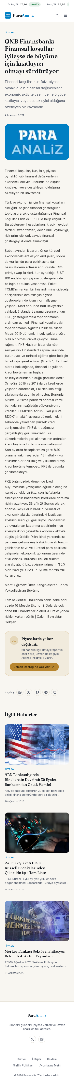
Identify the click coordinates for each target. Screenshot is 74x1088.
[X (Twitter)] (32, 1039)
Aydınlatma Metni (50, 1065)
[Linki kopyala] (54, 692)
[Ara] (57, 15)
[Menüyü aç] (65, 15)
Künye (22, 1059)
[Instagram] (41, 1039)
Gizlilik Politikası (23, 1065)
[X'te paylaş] (28, 692)
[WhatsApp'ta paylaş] (19, 692)
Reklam (52, 1059)
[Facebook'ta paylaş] (37, 692)
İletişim (36, 1059)
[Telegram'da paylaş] (46, 692)
